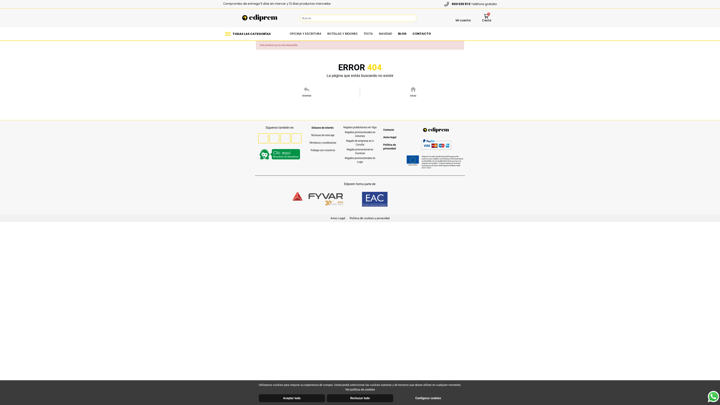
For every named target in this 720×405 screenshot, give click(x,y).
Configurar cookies (428, 398)
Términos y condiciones (322, 142)
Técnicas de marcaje (322, 135)
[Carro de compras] (486, 17)
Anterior (306, 95)
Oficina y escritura (305, 34)
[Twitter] (274, 138)
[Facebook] (263, 138)
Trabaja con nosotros (322, 150)
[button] (249, 34)
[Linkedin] (296, 138)
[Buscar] (411, 18)
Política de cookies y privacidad (369, 218)
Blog (402, 34)
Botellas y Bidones (342, 34)
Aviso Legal (338, 218)
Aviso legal (389, 137)
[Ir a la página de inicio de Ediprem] (259, 18)
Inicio (413, 95)
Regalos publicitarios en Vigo (360, 127)
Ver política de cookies (360, 389)
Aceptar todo (292, 398)
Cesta (486, 20)
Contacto (421, 34)
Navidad (385, 34)
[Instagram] (285, 138)
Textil (368, 34)
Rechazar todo (360, 398)
